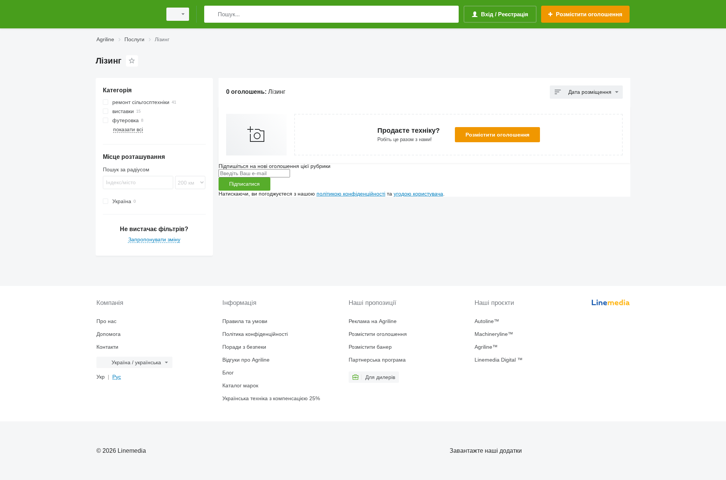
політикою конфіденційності (350, 194)
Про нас (106, 321)
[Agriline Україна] (126, 14)
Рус (116, 377)
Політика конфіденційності (255, 334)
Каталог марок (240, 385)
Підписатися (244, 184)
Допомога (108, 334)
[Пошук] (211, 14)
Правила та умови (244, 321)
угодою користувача (418, 194)
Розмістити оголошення (497, 135)
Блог (228, 373)
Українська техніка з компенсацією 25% (271, 398)
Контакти (107, 347)
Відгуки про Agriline (246, 360)
